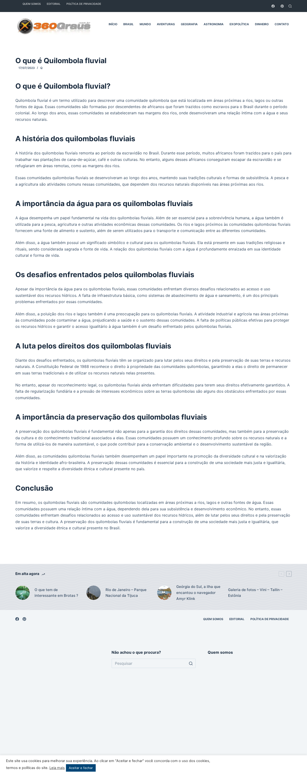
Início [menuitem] (113, 24)
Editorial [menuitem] (236, 619)
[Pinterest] (282, 6)
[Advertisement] (57, 708)
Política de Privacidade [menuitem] (269, 619)
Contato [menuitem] (282, 24)
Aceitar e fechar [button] (81, 768)
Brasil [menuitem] (128, 24)
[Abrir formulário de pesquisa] (290, 6)
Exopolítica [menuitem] (239, 24)
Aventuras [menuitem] (166, 24)
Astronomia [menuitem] (214, 24)
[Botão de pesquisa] (191, 663)
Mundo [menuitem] (145, 24)
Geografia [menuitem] (189, 24)
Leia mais (57, 768)
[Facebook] (273, 6)
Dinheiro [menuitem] (262, 24)
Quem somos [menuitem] (213, 619)
